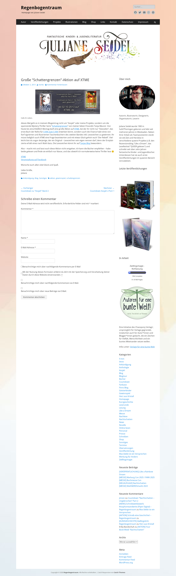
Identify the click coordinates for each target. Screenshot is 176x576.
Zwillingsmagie (125, 459)
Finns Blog (123, 387)
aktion (52, 178)
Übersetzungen (126, 448)
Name (24, 238)
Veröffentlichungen (39, 22)
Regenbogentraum (41, 7)
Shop (93, 22)
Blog (84, 22)
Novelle (122, 425)
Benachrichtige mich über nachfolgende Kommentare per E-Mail (51, 266)
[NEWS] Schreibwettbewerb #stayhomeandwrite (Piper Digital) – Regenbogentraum (135, 506)
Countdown (124, 382)
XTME (76, 129)
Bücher (122, 379)
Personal (123, 430)
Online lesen (124, 428)
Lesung (122, 407)
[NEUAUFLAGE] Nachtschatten (132, 483)
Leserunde (124, 405)
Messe (122, 413)
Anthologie (124, 367)
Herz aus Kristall (126, 396)
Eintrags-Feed (125, 556)
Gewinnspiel (124, 393)
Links (103, 22)
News (121, 422)
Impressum (143, 22)
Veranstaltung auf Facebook (33, 159)
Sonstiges (43, 178)
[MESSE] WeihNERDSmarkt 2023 (133, 486)
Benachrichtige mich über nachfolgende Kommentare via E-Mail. (50, 283)
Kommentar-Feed (127, 559)
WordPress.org (126, 562)
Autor (23, 22)
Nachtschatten (125, 419)
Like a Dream (125, 410)
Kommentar (27, 208)
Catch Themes (119, 572)
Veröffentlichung (126, 451)
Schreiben (123, 436)
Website (24, 257)
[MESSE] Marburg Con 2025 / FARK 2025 (137, 477)
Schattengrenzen (60, 126)
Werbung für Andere (128, 456)
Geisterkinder (125, 390)
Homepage (124, 399)
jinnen (122, 498)
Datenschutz (127, 22)
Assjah (122, 370)
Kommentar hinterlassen (57, 85)
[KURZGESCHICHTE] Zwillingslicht (134, 521)
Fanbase (123, 384)
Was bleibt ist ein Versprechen (133, 454)
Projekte (57, 22)
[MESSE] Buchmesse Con (130, 480)
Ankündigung (28, 178)
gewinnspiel (61, 178)
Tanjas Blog (85, 143)
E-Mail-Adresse (28, 247)
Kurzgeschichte (126, 402)
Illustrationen (71, 22)
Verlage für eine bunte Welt (142, 346)
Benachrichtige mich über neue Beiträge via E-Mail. (44, 291)
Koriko (41, 85)
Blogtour (123, 376)
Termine (123, 445)
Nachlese (123, 416)
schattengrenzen (73, 178)
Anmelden (123, 554)
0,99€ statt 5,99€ (50, 131)
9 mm (121, 358)
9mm (121, 361)
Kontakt (113, 22)
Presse (122, 433)
